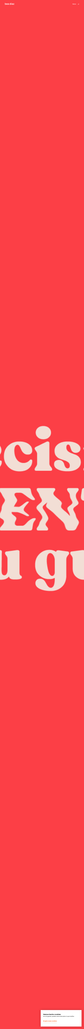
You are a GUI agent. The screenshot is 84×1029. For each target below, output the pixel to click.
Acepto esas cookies (50, 1021)
